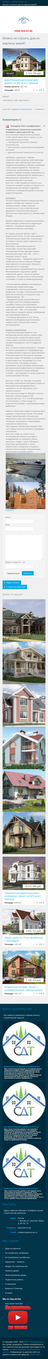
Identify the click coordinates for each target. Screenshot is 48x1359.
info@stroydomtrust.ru (27, 1232)
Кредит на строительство (16, 1266)
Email (7, 525)
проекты (20, 1262)
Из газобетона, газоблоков (16, 1253)
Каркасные (10, 1262)
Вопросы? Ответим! (13, 1288)
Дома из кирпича (12, 1248)
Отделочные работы (14, 1279)
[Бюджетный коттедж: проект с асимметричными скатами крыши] (24, 967)
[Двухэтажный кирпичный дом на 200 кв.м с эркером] (24, 705)
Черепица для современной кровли (21, 1188)
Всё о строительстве (17, 1009)
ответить (10, 510)
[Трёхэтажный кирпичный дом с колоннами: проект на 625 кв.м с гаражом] (24, 873)
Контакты (9, 1204)
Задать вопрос (12, 582)
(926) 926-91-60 (24, 1228)
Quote (23, 533)
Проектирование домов (15, 1275)
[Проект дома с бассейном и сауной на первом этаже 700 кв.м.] (24, 620)
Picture (32, 533)
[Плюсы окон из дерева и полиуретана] (24, 1043)
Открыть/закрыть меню (5, 12)
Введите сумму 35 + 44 (15, 562)
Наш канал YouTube (14, 1303)
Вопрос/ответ (26, 109)
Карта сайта (35, 1354)
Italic (10, 533)
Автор (7, 517)
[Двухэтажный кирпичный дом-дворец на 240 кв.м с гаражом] (24, 62)
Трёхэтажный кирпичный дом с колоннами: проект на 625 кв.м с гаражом (22, 896)
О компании (10, 1284)
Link (29, 533)
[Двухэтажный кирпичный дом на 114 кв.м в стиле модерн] (24, 747)
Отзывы (8, 1293)
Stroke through (16, 533)
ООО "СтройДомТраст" (34, 1342)
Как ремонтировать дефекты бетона (21, 1127)
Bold (7, 533)
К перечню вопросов (15, 587)
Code (26, 533)
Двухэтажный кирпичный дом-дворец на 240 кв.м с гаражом (21, 81)
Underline (13, 533)
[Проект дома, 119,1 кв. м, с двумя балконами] (24, 832)
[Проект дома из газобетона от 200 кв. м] (24, 790)
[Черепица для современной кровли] (24, 1165)
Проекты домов (12, 1270)
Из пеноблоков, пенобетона (17, 1257)
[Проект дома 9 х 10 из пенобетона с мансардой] (24, 922)
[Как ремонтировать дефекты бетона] (24, 1103)
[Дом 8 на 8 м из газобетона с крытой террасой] (24, 662)
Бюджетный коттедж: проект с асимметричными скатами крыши (23, 988)
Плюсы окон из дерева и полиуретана (22, 1066)
